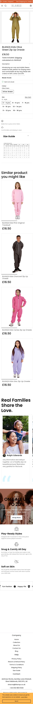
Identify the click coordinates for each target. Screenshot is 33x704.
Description (6, 64)
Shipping (18, 58)
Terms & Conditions (16, 665)
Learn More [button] (24, 697)
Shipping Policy (16, 668)
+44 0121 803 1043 (16, 688)
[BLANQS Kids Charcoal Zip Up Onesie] (17, 254)
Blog (16, 651)
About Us (16, 645)
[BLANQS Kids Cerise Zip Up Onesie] (17, 307)
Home (16, 639)
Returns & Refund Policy (16, 662)
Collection (16, 642)
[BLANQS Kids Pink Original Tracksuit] (17, 200)
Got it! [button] (16, 701)
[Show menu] (2, 6)
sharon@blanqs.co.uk (16, 684)
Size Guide (9, 136)
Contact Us (16, 648)
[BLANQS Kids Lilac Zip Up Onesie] (17, 359)
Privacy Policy (16, 659)
